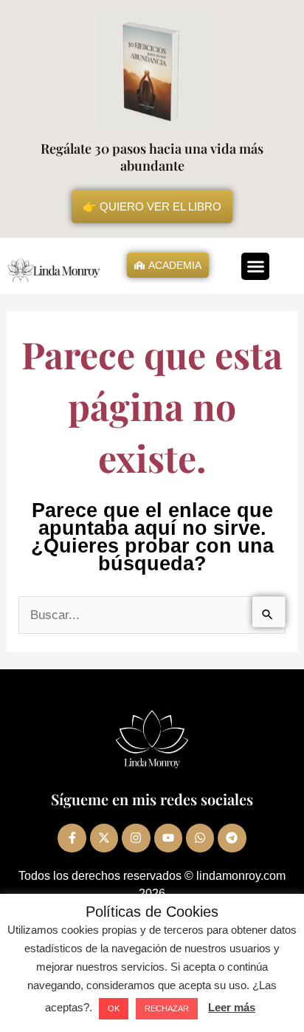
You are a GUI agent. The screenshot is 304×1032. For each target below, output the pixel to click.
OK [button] (114, 1008)
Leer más (231, 1007)
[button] (255, 267)
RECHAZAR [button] (167, 1008)
